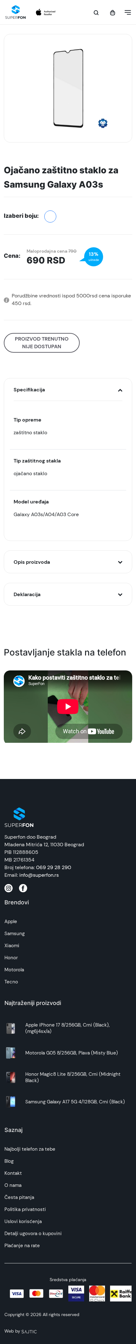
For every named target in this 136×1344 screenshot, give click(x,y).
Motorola (14, 970)
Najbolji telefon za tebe (29, 1149)
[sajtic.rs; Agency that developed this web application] (29, 1331)
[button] (126, 12)
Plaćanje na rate (22, 1245)
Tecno (11, 982)
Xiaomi (11, 945)
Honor (11, 958)
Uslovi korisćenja (23, 1221)
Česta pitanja (19, 1197)
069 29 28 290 (53, 867)
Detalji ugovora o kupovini (33, 1233)
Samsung (14, 933)
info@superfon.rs (39, 875)
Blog (9, 1161)
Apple (10, 921)
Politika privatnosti (25, 1209)
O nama (13, 1185)
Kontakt (13, 1173)
